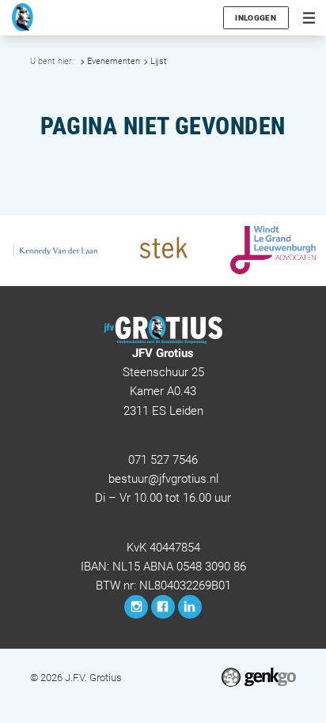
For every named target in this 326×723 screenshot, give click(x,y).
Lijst (158, 61)
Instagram (136, 607)
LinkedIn (190, 607)
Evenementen (113, 61)
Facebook (163, 607)
